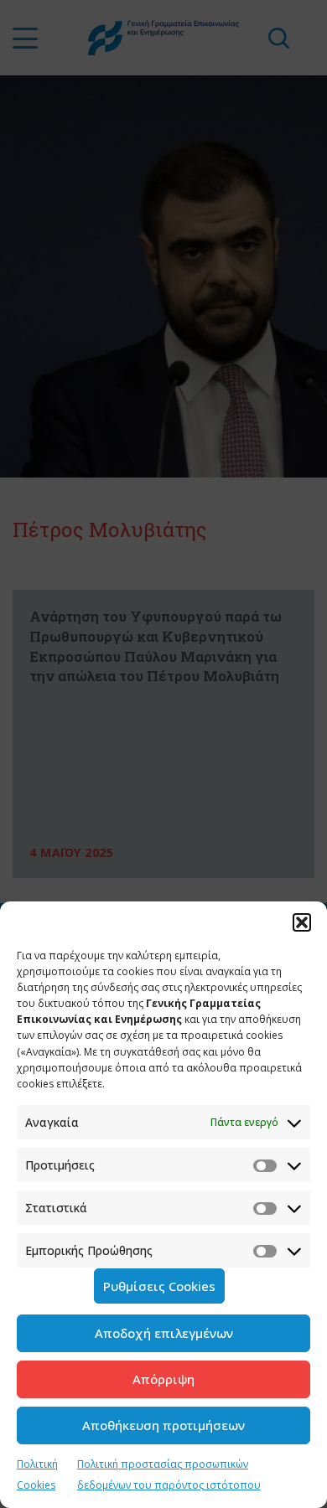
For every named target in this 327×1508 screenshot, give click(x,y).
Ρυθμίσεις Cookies (159, 1286)
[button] (301, 922)
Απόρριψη (163, 1379)
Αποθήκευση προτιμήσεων (163, 1425)
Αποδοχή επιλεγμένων (164, 1333)
